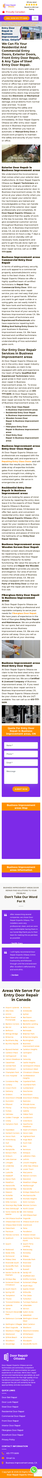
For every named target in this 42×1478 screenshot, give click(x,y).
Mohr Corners (29, 1202)
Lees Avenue (10, 1159)
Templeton (10, 1295)
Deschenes (28, 1091)
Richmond (9, 1256)
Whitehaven (28, 1334)
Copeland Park (29, 1081)
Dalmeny (9, 1091)
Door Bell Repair (9, 1397)
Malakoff (9, 1176)
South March (10, 1289)
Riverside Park (29, 1259)
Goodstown (28, 1117)
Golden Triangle (12, 1117)
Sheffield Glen (29, 1276)
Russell (26, 1269)
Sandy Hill (27, 1272)
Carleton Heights (30, 1049)
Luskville (9, 1172)
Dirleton (8, 1094)
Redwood (9, 1250)
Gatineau (9, 1114)
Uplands (8, 1305)
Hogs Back (27, 1140)
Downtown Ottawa (13, 1098)
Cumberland (28, 1088)
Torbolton (27, 1299)
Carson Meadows (12, 1059)
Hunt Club (27, 1143)
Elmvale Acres (29, 1104)
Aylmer (26, 1014)
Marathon (9, 1182)
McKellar (9, 1195)
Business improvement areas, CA (21, 1463)
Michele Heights (30, 1199)
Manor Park (10, 1179)
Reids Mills (10, 1253)
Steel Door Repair (10, 1407)
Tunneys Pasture (30, 1302)
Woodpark (27, 1341)
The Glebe (27, 1295)
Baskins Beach (29, 1021)
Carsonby (27, 1059)
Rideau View (10, 1259)
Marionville (10, 1186)
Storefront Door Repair (12, 1435)
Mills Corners (11, 1202)
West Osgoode (11, 1327)
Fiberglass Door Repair (12, 1430)
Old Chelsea (28, 1212)
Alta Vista (9, 1011)
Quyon (8, 1244)
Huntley (8, 1146)
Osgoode (26, 1218)
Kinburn (8, 1156)
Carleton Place (11, 1053)
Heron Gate (28, 1133)
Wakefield (27, 1315)
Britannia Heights (30, 1037)
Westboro (27, 1327)
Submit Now (21, 789)
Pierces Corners (12, 1235)
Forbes (8, 1111)
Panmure (9, 1231)
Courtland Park (29, 1085)
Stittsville (27, 1292)
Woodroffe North (30, 1344)
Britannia (9, 1037)
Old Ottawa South (13, 1218)
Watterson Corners (13, 1318)
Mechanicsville (29, 1195)
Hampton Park (11, 1124)
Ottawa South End (30, 1222)
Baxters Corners (12, 1024)
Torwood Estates (12, 1302)
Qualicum (9, 1238)
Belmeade (27, 1030)
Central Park (10, 1066)
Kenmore (27, 1149)
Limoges (9, 1163)
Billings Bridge (11, 1034)
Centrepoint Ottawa (31, 1066)
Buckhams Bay (11, 1040)
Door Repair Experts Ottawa (21, 1475)
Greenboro (27, 1121)
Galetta (26, 1111)
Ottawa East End (12, 1222)
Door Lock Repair (10, 1402)
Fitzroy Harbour (29, 1108)
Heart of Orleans (30, 1130)
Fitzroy (8, 1108)
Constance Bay (11, 1081)
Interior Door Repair (11, 1425)
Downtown (27, 1094)
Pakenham (10, 1228)
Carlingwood (10, 1056)
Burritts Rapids (11, 1044)
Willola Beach (11, 1337)
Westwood (10, 1334)
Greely (8, 1121)
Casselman (10, 1062)
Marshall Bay (10, 1189)
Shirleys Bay (10, 1279)
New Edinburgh (12, 1209)
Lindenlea (9, 1166)
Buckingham (28, 1040)
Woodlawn (9, 1341)
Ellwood (8, 1104)
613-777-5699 (12, 1453)
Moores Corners (30, 1205)
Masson (8, 1192)
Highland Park (29, 1136)
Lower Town (28, 1169)
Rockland (27, 1266)
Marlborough (28, 1186)
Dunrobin (9, 1101)
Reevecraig (27, 1250)
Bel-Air (8, 1027)
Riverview (27, 1263)
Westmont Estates (31, 1331)
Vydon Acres (28, 1312)
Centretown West (30, 1069)
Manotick (27, 1179)
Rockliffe (9, 1269)
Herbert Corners (12, 1133)
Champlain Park (12, 1072)
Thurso (8, 1299)
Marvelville (27, 1189)
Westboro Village (12, 1331)
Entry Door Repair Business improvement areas (19, 25)
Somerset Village (30, 1282)
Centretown (10, 1069)
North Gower (28, 1209)
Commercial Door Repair (13, 1416)
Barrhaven (27, 1017)
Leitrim (26, 1159)
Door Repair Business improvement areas (22, 23)
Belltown (9, 1030)
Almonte (26, 1008)
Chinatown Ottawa (31, 1072)
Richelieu (27, 1253)
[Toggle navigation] (35, 18)
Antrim (8, 1014)
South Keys (27, 1286)
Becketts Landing (30, 1024)
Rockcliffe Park (11, 1266)
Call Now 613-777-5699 (16, 18)
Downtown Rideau (31, 1098)
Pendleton (27, 1231)
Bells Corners (28, 1027)
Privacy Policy (8, 1440)
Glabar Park (28, 1114)
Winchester (28, 1337)
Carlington (27, 1053)
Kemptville (10, 1149)
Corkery (8, 1085)
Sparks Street (28, 1289)
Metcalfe (9, 1199)
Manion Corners (30, 1176)
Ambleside (27, 1011)
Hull (7, 1143)
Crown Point (10, 1088)
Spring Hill (9, 1292)
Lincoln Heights (29, 1163)
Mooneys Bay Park (13, 1205)
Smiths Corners (29, 1279)
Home (4, 23)
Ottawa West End (12, 1225)
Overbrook (27, 1225)
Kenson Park (10, 1153)
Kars (25, 1146)
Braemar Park (28, 1034)
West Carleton (29, 1324)
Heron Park (10, 1136)
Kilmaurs (26, 1153)
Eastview (27, 1101)
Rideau (26, 1256)
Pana (25, 1228)
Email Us (10, 1458)
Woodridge (10, 1344)
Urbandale (27, 1305)
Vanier (8, 1309)
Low (7, 1169)
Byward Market (11, 1049)
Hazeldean (9, 1130)
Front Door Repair (10, 1421)
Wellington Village (13, 1324)
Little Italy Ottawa (30, 1166)
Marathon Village (30, 1182)
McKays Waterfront (31, 1192)
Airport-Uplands (12, 1008)
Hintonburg (10, 1140)
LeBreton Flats (29, 1156)
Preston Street (29, 1235)
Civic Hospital (11, 1076)
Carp (25, 1056)
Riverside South (12, 1263)
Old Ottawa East (30, 1215)
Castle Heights (29, 1062)
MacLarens (27, 1172)
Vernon (26, 1309)
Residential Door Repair (13, 1411)
